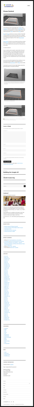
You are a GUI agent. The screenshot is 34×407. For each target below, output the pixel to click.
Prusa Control (21, 37)
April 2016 (6, 308)
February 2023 (6, 282)
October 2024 (6, 267)
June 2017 (6, 298)
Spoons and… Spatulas (12, 246)
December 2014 (7, 319)
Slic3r (12, 31)
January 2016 (6, 311)
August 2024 (6, 268)
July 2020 (6, 289)
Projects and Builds (7, 337)
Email (4, 148)
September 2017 (7, 296)
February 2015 (6, 317)
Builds (5, 329)
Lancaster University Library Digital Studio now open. (13, 227)
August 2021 (6, 286)
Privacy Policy (5, 394)
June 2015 (6, 313)
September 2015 (7, 312)
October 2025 (6, 259)
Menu (28, 5)
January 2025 (6, 263)
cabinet (20, 27)
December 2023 (7, 278)
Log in (5, 352)
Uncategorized (6, 343)
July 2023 (6, 281)
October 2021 (6, 284)
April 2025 (6, 262)
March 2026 (6, 257)
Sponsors (5, 392)
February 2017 (6, 302)
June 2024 (6, 271)
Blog (4, 385)
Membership (6, 334)
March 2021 (6, 287)
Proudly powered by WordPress (19, 404)
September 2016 (7, 304)
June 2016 (6, 307)
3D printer (6, 328)
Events (5, 332)
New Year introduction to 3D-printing (17, 241)
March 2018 (6, 294)
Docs (4, 398)
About (4, 383)
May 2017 (6, 299)
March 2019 (6, 291)
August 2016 (6, 306)
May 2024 (6, 272)
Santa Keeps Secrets (7, 228)
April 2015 (6, 314)
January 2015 (6, 318)
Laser (5, 333)
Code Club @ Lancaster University (10, 230)
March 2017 (6, 301)
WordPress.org (6, 355)
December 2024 (7, 264)
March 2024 (6, 274)
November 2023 (7, 279)
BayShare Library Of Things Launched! (11, 226)
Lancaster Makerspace (6, 404)
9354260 (11, 364)
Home (4, 381)
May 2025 (6, 261)
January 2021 (6, 288)
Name (4, 144)
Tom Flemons (6, 241)
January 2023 (6, 283)
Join (4, 387)
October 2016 (6, 303)
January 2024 (6, 277)
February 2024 (6, 276)
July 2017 (5, 297)
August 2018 (6, 293)
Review (5, 339)
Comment (5, 130)
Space (5, 342)
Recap (5, 338)
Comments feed (7, 354)
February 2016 (6, 309)
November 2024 (7, 266)
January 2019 (6, 292)
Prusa (20, 31)
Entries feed (6, 353)
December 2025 (7, 258)
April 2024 (6, 273)
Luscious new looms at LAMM (9, 231)
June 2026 (6, 256)
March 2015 (6, 316)
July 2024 (6, 269)
